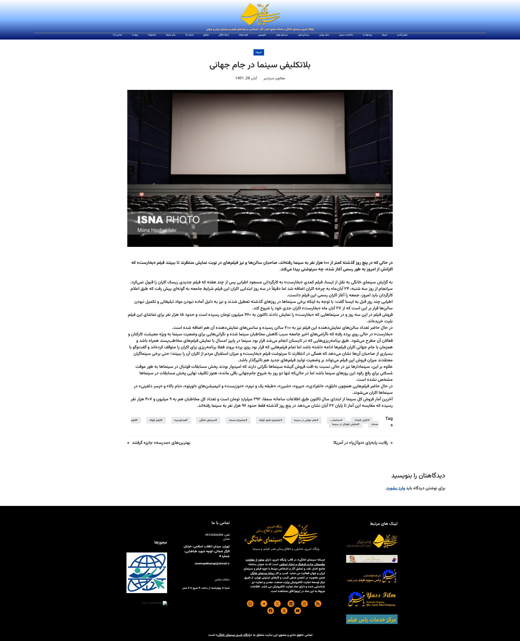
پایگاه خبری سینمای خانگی (234, 635)
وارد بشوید (395, 488)
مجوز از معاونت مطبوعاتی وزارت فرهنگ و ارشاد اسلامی (285, 562)
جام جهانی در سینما (305, 420)
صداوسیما (180, 420)
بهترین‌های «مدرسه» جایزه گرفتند (161, 443)
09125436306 (214, 535)
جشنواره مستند (237, 420)
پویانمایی (335, 420)
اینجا (297, 591)
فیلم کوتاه (155, 420)
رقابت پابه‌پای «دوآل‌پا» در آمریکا (360, 443)
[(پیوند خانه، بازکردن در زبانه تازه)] (260, 14)
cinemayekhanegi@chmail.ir (212, 564)
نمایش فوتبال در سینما (345, 424)
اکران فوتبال (361, 420)
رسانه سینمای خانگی (262, 573)
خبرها (259, 52)
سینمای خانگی (207, 420)
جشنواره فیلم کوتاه (270, 420)
